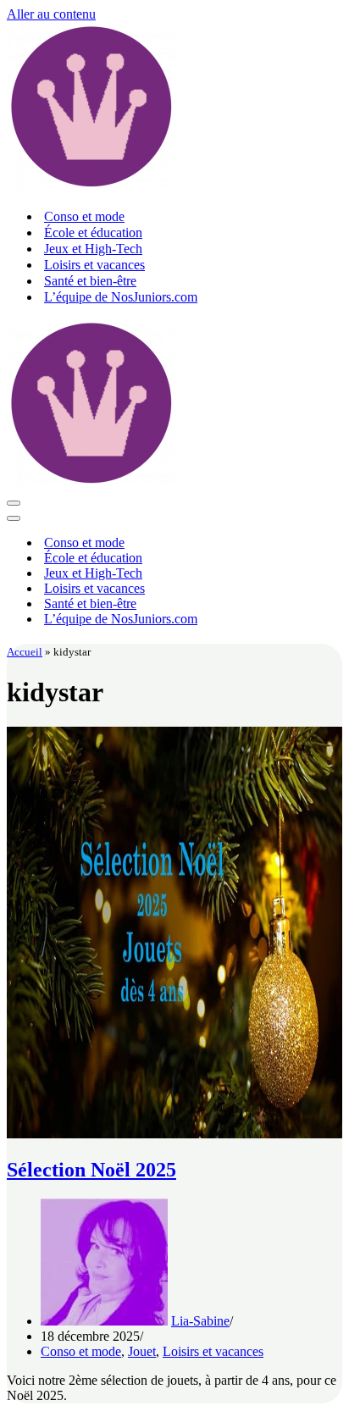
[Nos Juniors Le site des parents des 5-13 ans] (91, 187)
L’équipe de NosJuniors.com (120, 297)
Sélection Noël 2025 (91, 1170)
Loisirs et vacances (94, 264)
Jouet (142, 1351)
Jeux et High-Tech (93, 248)
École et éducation (93, 232)
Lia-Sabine (200, 1321)
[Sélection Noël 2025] (174, 1133)
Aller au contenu (51, 14)
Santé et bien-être (90, 281)
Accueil (24, 651)
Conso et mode (84, 216)
